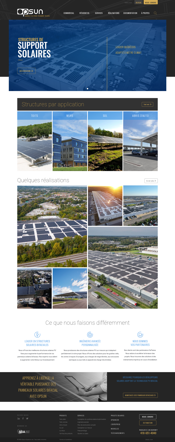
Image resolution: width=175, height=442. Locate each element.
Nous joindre (150, 2)
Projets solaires (117, 415)
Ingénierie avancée (83, 422)
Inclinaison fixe (113, 123)
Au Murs (62, 431)
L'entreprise (115, 424)
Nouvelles (115, 429)
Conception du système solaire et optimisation (92, 419)
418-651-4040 (148, 433)
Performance (26, 123)
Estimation (147, 422)
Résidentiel (85, 13)
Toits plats (62, 419)
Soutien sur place (83, 433)
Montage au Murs (61, 125)
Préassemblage (82, 431)
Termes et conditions (65, 439)
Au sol (61, 428)
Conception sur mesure (85, 428)
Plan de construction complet (87, 425)
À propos (145, 13)
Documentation (130, 13)
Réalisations (114, 13)
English (128, 3)
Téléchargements (118, 433)
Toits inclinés (63, 422)
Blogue (138, 2)
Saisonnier (97, 123)
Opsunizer (115, 420)
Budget (42, 123)
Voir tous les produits (65, 433)
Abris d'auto (63, 425)
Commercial (69, 13)
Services (98, 13)
